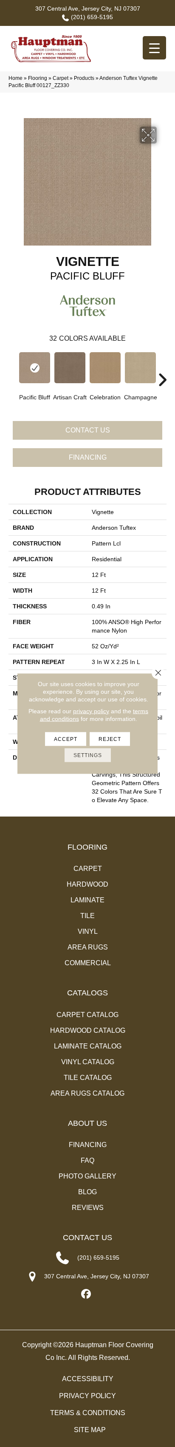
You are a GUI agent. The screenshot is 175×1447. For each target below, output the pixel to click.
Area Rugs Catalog (87, 1093)
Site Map (90, 1429)
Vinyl (88, 931)
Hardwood (87, 884)
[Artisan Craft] (70, 367)
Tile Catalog (88, 1077)
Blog (87, 1191)
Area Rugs (88, 947)
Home (15, 78)
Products (84, 78)
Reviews (88, 1207)
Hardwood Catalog (87, 1030)
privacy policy (91, 711)
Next (162, 367)
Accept (65, 739)
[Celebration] (105, 367)
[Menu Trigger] (154, 47)
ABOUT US (87, 1123)
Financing (88, 457)
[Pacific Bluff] (34, 367)
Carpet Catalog (87, 1014)
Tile (87, 915)
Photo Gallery (87, 1176)
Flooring (37, 78)
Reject (110, 739)
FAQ (87, 1160)
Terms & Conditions (87, 1412)
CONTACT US (87, 1237)
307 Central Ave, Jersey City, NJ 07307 (87, 8)
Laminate (87, 900)
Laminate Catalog (87, 1046)
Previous (12, 367)
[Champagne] (140, 367)
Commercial (88, 963)
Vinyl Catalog (87, 1061)
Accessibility (87, 1378)
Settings (87, 755)
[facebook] (86, 1294)
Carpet (60, 78)
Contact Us (87, 430)
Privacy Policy (87, 1395)
